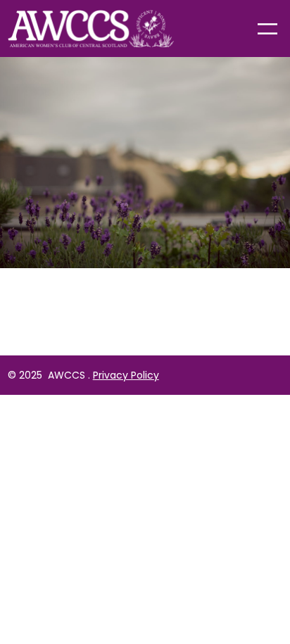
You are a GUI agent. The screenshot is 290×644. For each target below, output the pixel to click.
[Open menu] (267, 29)
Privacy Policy (126, 375)
